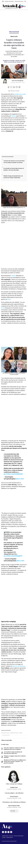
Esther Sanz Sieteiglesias (17, 80)
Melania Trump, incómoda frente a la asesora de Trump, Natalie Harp (13, 176)
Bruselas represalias (9, 1)
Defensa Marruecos (19, 1)
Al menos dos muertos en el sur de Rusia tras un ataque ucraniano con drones (14, 161)
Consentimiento (9, 837)
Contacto (11, 835)
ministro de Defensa (18, 666)
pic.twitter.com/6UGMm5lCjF (13, 474)
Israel (3, 308)
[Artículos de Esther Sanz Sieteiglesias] (5, 82)
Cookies (3, 837)
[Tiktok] (11, 832)
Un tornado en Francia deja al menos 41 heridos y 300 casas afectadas (14, 169)
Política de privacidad (18, 835)
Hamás (13, 116)
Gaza (9, 299)
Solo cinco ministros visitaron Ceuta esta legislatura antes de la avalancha (14, 748)
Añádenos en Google (14, 90)
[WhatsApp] (16, 87)
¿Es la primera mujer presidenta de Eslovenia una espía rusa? (13, 752)
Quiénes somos (5, 835)
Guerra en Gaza (14, 733)
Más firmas (13, 811)
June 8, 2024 (20, 479)
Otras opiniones (6, 767)
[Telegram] (19, 87)
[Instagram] (6, 832)
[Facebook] (8, 87)
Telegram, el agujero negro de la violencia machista (15, 756)
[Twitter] (3, 832)
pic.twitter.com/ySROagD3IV (13, 556)
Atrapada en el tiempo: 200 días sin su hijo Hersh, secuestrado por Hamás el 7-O (14, 61)
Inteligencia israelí (20, 94)
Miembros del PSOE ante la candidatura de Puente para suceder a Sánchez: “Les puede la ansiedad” (15, 761)
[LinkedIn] (14, 87)
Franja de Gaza (5, 733)
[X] (11, 87)
